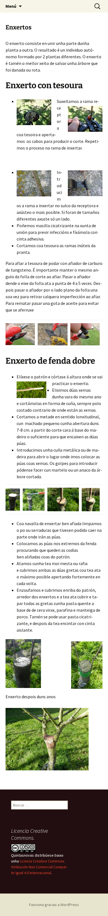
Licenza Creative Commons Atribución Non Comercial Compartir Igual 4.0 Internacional (39, 867)
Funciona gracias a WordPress (54, 904)
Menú (11, 6)
